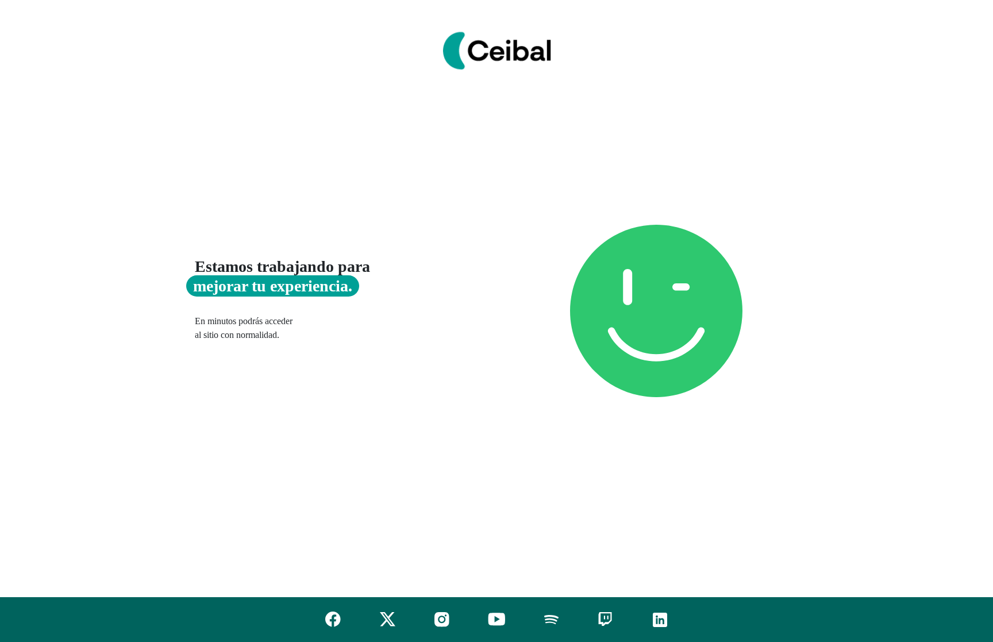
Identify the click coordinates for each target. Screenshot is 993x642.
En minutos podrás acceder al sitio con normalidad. (243, 328)
